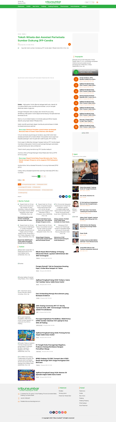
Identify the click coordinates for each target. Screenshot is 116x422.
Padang (38, 258)
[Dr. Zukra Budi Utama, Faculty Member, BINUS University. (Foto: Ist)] (26, 296)
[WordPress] (59, 412)
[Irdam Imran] (75, 249)
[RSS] (65, 412)
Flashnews (38, 351)
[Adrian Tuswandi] (75, 189)
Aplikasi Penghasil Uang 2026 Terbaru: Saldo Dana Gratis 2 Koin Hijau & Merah (88, 126)
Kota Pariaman (83, 405)
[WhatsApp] (69, 196)
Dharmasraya (83, 403)
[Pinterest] (56, 412)
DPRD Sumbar (39, 325)
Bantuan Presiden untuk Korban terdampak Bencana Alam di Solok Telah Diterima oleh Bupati (26, 219)
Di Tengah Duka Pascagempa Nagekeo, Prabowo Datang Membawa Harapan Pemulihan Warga (51, 347)
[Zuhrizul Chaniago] (75, 242)
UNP (37, 312)
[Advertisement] (58, 21)
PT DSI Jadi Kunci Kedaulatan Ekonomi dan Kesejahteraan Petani (89, 203)
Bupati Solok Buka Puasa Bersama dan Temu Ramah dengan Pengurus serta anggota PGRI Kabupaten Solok (38, 160)
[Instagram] (62, 412)
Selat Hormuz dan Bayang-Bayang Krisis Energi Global (88, 225)
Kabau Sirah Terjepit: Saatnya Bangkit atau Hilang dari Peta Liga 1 (89, 218)
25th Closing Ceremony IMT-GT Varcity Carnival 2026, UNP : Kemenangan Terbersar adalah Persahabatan (52, 308)
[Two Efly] (75, 196)
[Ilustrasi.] (26, 269)
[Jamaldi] (75, 219)
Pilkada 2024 (37, 187)
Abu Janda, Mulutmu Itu (87, 195)
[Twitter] (63, 196)
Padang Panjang (84, 400)
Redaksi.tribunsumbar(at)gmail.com (30, 401)
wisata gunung (23, 192)
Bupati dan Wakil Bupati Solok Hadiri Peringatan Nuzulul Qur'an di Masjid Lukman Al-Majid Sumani (25, 241)
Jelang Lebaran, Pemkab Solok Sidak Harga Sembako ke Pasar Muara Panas (61, 220)
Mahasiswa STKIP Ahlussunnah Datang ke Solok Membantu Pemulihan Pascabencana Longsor (62, 239)
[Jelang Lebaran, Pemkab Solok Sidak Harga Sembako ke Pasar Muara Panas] (62, 210)
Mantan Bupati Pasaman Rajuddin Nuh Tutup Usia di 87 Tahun (88, 96)
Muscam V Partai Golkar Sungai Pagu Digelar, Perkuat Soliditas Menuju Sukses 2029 (87, 120)
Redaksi (61, 391)
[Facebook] (60, 196)
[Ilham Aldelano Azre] (75, 211)
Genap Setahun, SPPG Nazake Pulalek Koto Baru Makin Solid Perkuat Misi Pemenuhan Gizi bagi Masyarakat (87, 78)
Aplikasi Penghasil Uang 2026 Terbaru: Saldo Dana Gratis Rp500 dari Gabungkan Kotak (87, 114)
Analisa (37, 298)
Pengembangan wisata (29, 184)
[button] (93, 2)
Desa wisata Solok (47, 189)
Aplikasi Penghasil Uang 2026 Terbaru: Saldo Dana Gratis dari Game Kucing (87, 84)
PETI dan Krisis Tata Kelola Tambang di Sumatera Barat (88, 210)
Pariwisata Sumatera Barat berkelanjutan (29, 189)
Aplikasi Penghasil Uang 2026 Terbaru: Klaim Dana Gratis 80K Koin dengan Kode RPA (87, 90)
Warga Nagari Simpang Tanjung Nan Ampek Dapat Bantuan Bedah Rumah (44, 239)
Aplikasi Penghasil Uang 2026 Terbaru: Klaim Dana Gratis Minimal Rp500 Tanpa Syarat (88, 102)
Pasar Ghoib (83, 233)
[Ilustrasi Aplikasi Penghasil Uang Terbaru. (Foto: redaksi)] (26, 282)
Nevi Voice (82, 395)
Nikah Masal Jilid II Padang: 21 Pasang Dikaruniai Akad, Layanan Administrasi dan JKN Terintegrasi (52, 254)
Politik (81, 393)
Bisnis (37, 270)
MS (18, 43)
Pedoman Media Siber (65, 395)
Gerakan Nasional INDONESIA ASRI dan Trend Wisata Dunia (89, 240)
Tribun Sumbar (57, 418)
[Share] (69, 44)
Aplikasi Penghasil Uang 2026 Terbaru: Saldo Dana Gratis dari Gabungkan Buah (88, 108)
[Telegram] (66, 196)
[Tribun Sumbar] (53, 2)
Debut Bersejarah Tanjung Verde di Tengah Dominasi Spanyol (88, 188)
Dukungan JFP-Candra (25, 187)
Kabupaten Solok (42, 184)
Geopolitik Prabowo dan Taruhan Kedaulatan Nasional (89, 248)
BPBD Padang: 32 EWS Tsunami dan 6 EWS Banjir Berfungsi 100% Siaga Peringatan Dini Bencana (52, 360)
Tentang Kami (63, 393)
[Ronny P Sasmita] (75, 204)
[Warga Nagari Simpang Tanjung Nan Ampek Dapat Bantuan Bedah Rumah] (44, 230)
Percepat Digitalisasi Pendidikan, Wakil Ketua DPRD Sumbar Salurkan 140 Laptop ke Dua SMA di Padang (53, 321)
